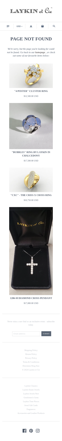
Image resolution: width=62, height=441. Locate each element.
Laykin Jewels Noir (31, 394)
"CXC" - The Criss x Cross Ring (31, 195)
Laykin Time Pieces (31, 401)
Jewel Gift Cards (31, 405)
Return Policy (31, 354)
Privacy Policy (31, 358)
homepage (40, 52)
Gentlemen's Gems (31, 397)
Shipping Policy (31, 350)
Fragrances (31, 409)
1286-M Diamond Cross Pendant (31, 298)
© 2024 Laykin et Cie (31, 370)
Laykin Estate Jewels (31, 390)
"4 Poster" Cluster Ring (31, 91)
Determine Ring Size (31, 366)
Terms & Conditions (31, 362)
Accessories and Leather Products (31, 413)
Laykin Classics (31, 386)
